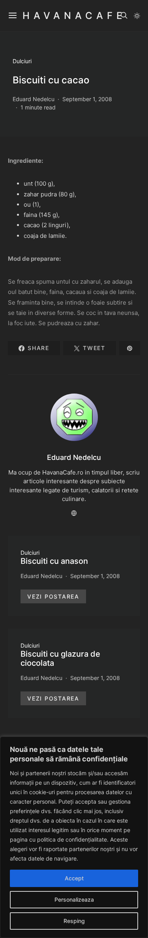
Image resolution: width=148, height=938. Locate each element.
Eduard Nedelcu (33, 99)
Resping (74, 920)
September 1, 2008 (87, 99)
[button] (137, 16)
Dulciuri (22, 61)
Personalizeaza (74, 899)
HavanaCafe (74, 15)
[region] (74, 837)
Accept (74, 878)
